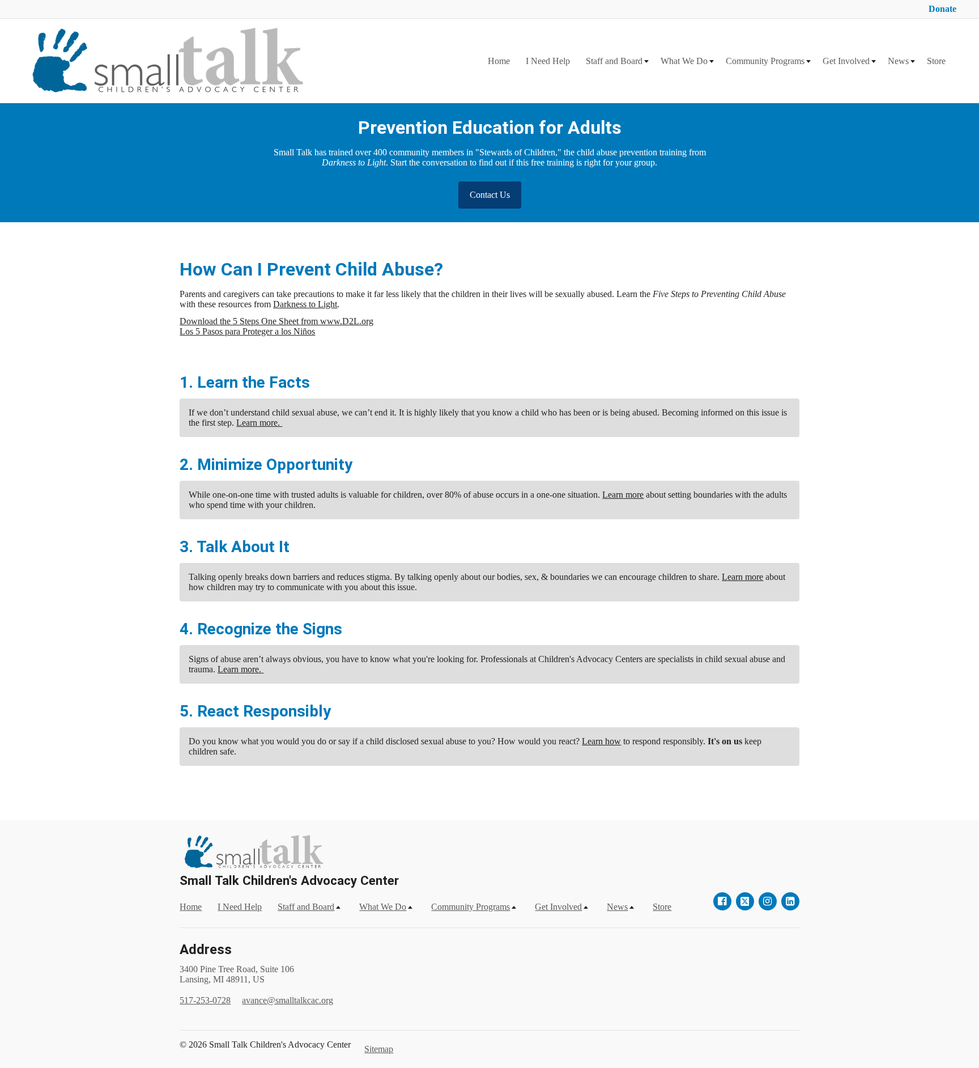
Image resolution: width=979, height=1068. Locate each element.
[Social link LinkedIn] (790, 901)
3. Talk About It (235, 546)
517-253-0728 (205, 1000)
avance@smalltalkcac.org (287, 1000)
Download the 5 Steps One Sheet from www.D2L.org (276, 321)
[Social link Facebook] (722, 901)
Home (499, 61)
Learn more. (259, 422)
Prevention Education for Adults (490, 127)
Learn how (601, 741)
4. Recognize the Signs (261, 629)
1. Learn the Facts (245, 382)
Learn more (623, 494)
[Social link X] (745, 901)
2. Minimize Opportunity (266, 464)
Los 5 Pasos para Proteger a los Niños (247, 331)
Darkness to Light (305, 304)
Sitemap (378, 1049)
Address (206, 949)
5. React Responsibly (255, 711)
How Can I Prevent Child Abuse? (311, 269)
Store (936, 61)
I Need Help (548, 61)
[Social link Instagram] (768, 901)
